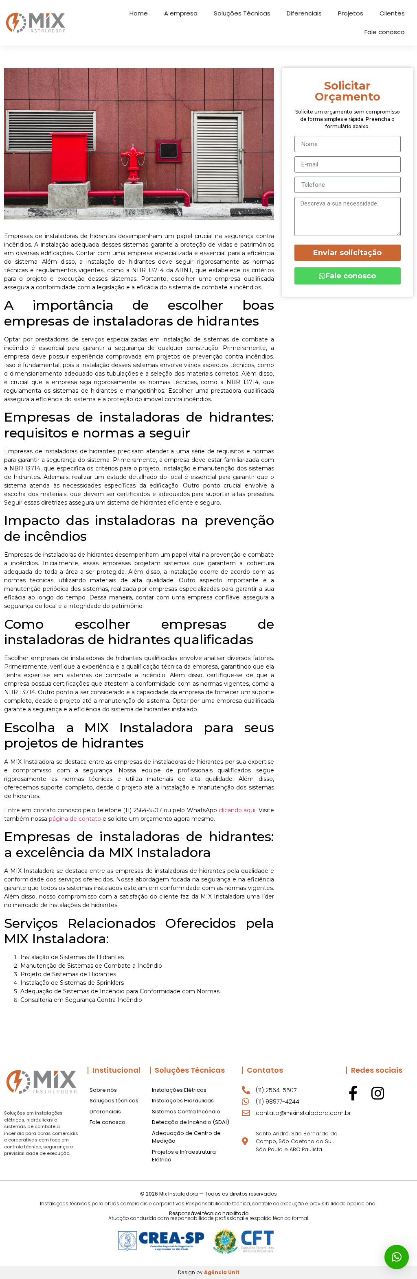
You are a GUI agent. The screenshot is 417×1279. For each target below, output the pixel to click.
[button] (396, 1257)
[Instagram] (378, 1093)
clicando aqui (237, 810)
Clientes (392, 13)
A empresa (181, 13)
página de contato (75, 818)
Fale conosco (384, 32)
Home (138, 13)
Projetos (350, 13)
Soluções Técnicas (242, 13)
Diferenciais (304, 13)
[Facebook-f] (353, 1093)
